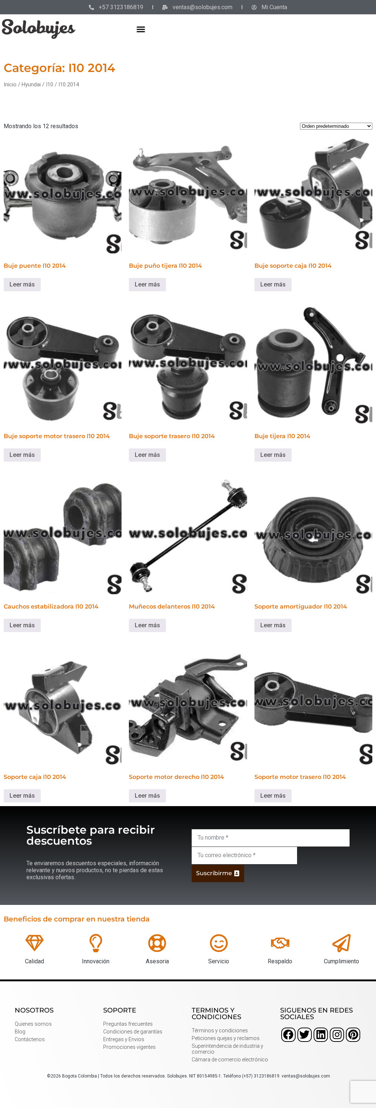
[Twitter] (304, 1035)
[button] (141, 29)
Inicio (10, 84)
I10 (49, 84)
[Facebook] (288, 1035)
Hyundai (31, 84)
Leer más (22, 284)
